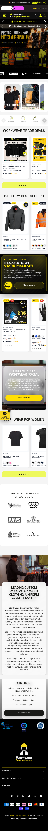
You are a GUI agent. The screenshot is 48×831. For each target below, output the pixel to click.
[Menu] (4, 15)
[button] (36, 16)
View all (24, 185)
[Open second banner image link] (24, 58)
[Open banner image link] (24, 37)
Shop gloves (29, 285)
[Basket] (45, 16)
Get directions (24, 713)
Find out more (24, 397)
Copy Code (42, 2)
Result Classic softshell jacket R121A (14, 240)
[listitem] (11, 120)
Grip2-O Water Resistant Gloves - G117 (14, 330)
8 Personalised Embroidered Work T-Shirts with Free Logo (15, 166)
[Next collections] (44, 120)
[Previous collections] (3, 120)
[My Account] (40, 16)
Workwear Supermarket (19, 816)
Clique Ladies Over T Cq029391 (12, 457)
